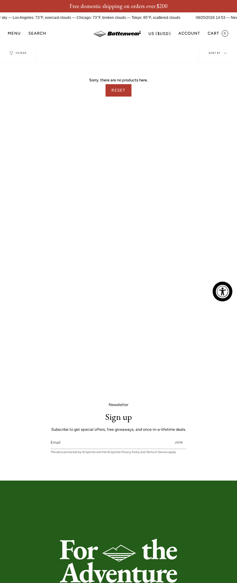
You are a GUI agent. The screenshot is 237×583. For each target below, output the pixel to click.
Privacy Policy (130, 452)
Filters (21, 52)
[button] (37, 34)
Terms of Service (157, 452)
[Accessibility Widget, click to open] (222, 291)
